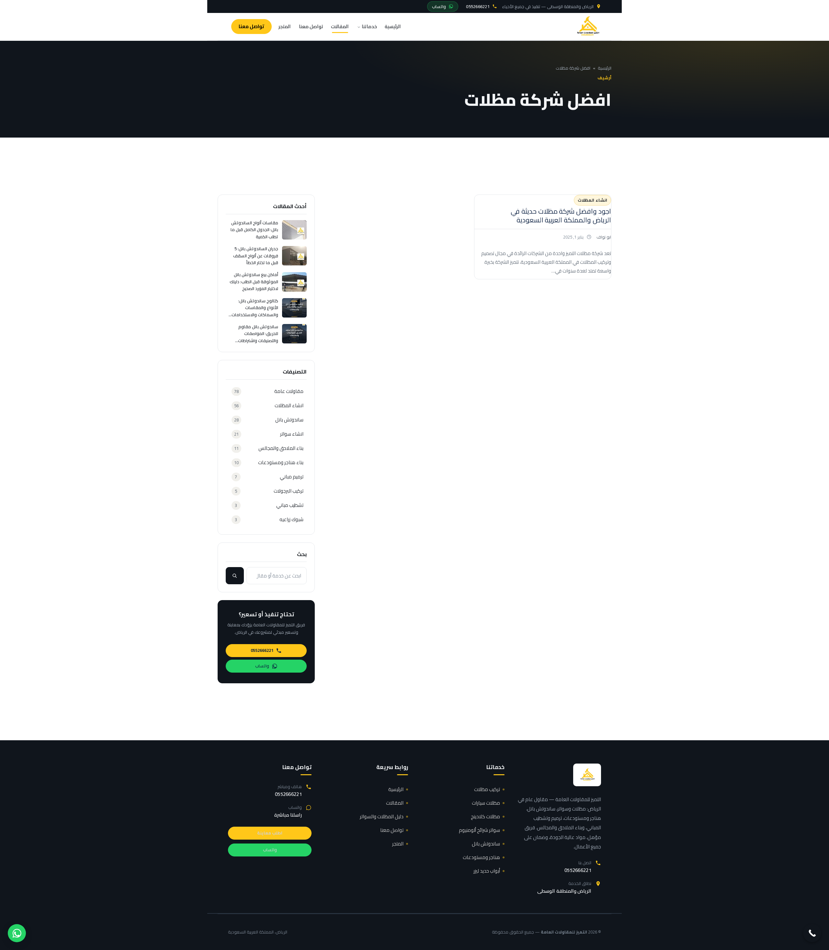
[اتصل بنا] (812, 933)
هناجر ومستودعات (481, 857)
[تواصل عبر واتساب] (17, 933)
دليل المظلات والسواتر (381, 816)
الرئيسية (393, 26)
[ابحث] (235, 575)
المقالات (340, 26)
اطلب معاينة (269, 833)
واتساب (439, 6)
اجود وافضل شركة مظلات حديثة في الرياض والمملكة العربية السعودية (561, 215)
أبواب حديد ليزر (486, 871)
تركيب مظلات (487, 789)
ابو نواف (603, 237)
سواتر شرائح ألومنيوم (479, 830)
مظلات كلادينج (485, 816)
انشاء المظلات (592, 200)
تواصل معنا (311, 26)
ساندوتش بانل (486, 843)
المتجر (284, 26)
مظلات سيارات (486, 803)
